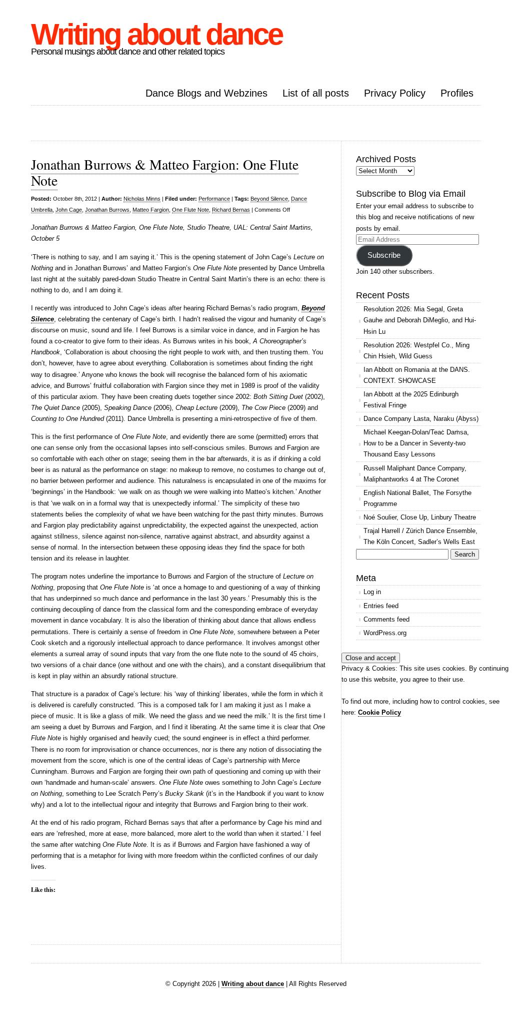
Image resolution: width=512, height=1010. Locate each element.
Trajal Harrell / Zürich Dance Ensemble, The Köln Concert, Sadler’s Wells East (421, 536)
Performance (214, 199)
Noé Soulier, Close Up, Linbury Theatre (420, 517)
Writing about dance (156, 34)
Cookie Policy (379, 712)
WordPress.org (385, 633)
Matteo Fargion (150, 210)
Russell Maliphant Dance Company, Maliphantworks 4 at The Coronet (415, 473)
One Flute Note (190, 210)
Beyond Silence (269, 199)
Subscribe (384, 255)
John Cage (69, 210)
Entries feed (381, 606)
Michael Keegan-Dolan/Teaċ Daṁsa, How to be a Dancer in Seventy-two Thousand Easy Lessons (416, 443)
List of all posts (315, 93)
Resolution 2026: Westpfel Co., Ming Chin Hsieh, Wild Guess (417, 350)
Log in (372, 592)
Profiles (457, 93)
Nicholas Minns (142, 199)
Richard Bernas (231, 210)
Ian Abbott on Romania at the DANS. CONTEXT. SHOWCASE (417, 375)
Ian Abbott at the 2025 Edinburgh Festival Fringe (411, 399)
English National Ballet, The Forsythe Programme (418, 498)
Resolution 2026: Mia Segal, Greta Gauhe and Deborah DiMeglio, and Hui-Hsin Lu (420, 320)
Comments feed (387, 619)
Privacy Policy (395, 93)
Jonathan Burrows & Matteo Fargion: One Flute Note (164, 172)
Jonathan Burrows (107, 210)
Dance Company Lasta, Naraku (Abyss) (421, 418)
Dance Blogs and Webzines (207, 93)
